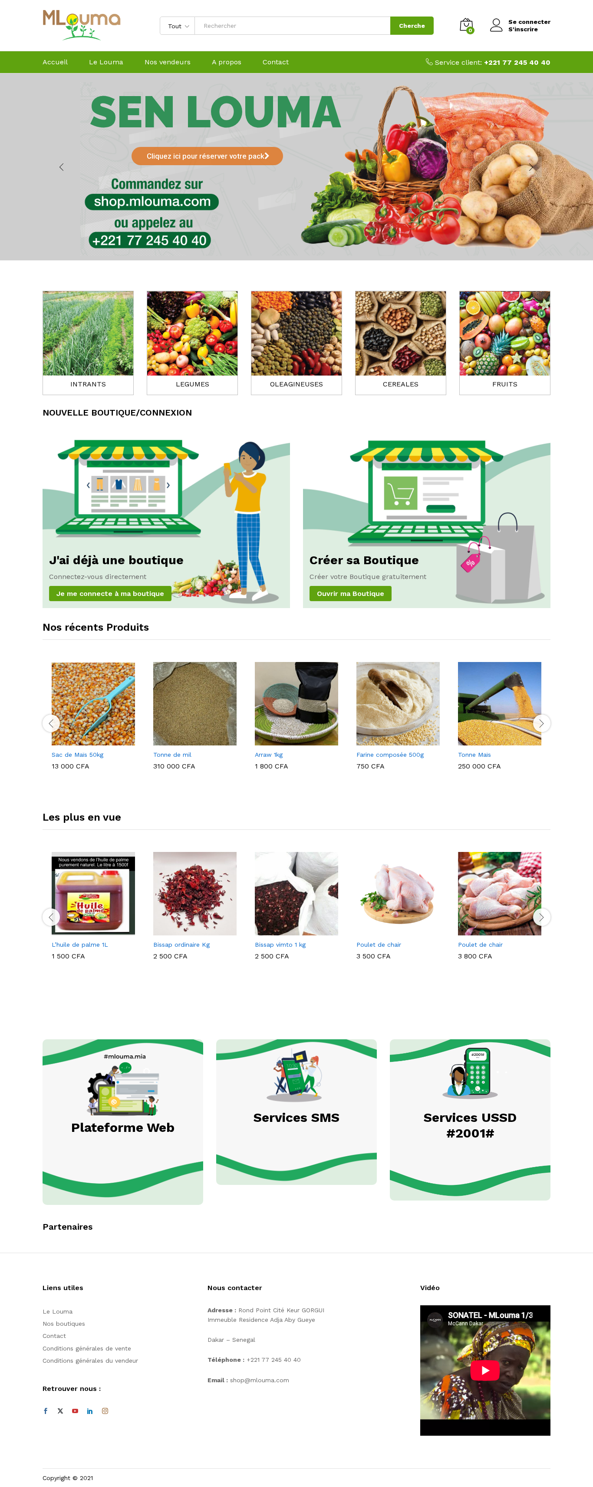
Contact (276, 62)
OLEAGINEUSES (296, 384)
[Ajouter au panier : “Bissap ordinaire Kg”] (185, 930)
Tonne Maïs (474, 754)
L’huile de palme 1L (80, 944)
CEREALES (400, 384)
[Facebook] (45, 1411)
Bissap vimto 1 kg (280, 944)
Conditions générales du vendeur (90, 1360)
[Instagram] (105, 1411)
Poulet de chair (378, 944)
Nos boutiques (64, 1323)
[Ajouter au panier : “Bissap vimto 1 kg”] (286, 930)
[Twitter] (60, 1411)
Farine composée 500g (390, 754)
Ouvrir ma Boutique (350, 593)
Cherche (412, 25)
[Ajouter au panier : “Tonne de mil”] (185, 740)
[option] (93, 718)
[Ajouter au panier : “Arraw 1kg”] (286, 740)
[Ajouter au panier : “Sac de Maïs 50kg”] (83, 740)
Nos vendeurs (168, 62)
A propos (226, 62)
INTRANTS (88, 384)
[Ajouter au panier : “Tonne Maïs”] (489, 740)
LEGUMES (192, 384)
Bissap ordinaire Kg (181, 944)
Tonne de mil (172, 754)
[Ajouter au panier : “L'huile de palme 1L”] (83, 930)
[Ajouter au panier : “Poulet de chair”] (388, 930)
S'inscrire (523, 29)
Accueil (55, 62)
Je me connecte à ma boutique (110, 593)
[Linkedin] (89, 1411)
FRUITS (504, 384)
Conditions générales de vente (87, 1348)
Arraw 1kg (269, 754)
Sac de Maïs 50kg (77, 754)
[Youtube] (75, 1411)
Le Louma (106, 62)
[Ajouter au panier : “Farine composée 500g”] (388, 740)
